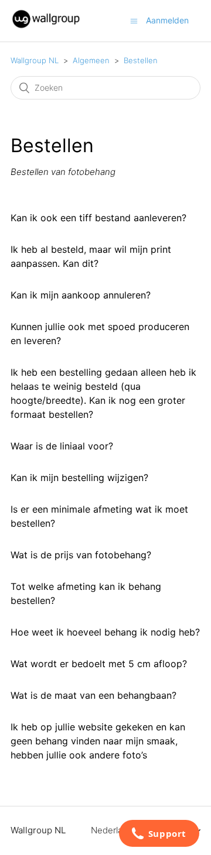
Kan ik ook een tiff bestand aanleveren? (98, 218)
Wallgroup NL (35, 60)
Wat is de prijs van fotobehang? (81, 555)
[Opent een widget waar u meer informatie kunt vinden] (158, 834)
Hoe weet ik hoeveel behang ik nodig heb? (105, 632)
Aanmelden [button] (167, 20)
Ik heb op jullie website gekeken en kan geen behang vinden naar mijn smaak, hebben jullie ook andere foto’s (98, 741)
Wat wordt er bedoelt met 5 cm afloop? (99, 663)
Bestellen (141, 60)
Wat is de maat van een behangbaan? (93, 695)
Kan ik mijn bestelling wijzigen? (79, 477)
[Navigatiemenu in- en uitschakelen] (134, 21)
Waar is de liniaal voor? (62, 446)
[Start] (46, 26)
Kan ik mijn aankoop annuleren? (81, 295)
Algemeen (91, 60)
